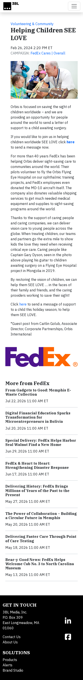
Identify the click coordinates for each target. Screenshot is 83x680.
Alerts (7, 665)
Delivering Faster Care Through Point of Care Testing (40, 538)
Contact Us (12, 637)
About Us (10, 642)
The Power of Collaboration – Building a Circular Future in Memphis (41, 515)
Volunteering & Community (32, 24)
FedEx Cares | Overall (48, 53)
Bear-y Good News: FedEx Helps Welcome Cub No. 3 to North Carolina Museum (39, 563)
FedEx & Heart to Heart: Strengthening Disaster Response (37, 465)
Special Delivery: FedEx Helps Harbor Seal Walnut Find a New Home (40, 442)
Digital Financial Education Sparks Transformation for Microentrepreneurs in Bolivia (37, 417)
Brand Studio (13, 670)
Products (10, 660)
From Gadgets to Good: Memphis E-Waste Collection (38, 392)
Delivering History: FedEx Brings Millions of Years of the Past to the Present (37, 490)
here (23, 304)
